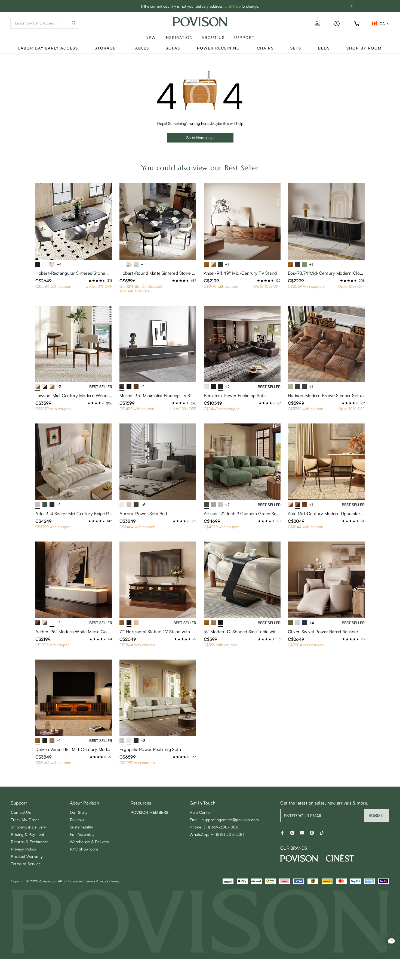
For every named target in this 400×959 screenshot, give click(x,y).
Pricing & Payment (27, 834)
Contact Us (21, 812)
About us (213, 37)
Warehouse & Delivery (89, 841)
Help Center (200, 812)
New (151, 37)
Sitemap (114, 881)
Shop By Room (364, 48)
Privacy (101, 881)
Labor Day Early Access (48, 48)
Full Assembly (82, 834)
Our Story (79, 812)
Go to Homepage (200, 137)
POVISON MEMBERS (149, 812)
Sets (295, 48)
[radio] (90, 280)
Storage (105, 48)
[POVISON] (299, 858)
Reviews (77, 819)
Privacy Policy (23, 849)
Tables (141, 48)
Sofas (173, 48)
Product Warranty (27, 856)
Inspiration (179, 37)
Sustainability (81, 827)
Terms (89, 881)
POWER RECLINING (218, 48)
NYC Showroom (84, 849)
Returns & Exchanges (30, 841)
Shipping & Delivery (28, 827)
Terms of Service (26, 863)
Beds (324, 48)
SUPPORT (244, 37)
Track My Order (25, 819)
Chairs (265, 48)
